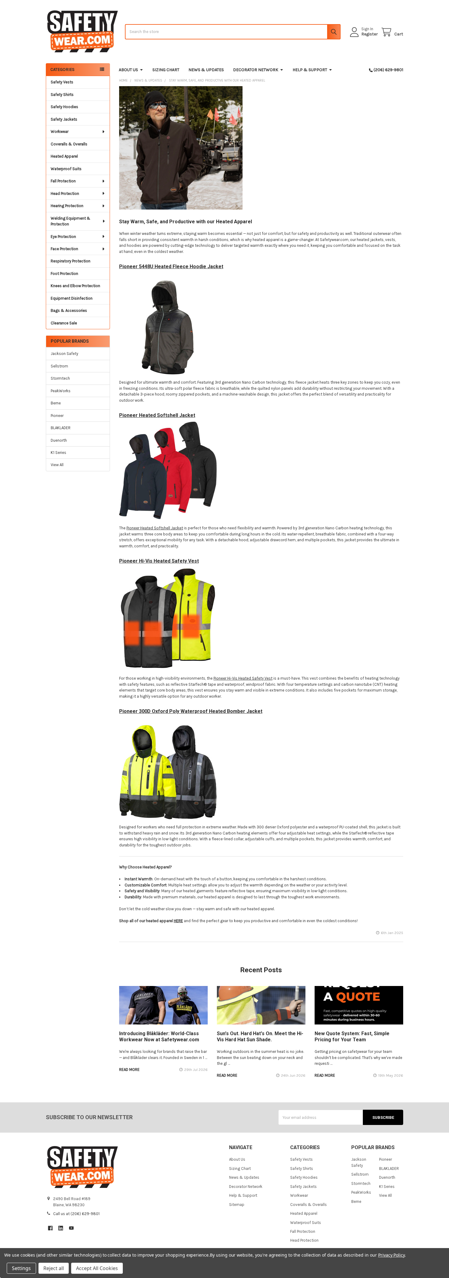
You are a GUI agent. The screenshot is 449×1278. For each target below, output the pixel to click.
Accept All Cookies (97, 1268)
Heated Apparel (64, 156)
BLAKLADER (61, 427)
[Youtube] (71, 1228)
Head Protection (65, 193)
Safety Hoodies (64, 106)
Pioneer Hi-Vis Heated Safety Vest (159, 561)
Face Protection (64, 248)
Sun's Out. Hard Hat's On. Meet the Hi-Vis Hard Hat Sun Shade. (260, 1036)
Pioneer (57, 415)
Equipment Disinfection (72, 298)
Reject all (53, 1268)
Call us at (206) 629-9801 (76, 1213)
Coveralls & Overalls (69, 144)
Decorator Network (255, 69)
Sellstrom (59, 366)
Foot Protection (64, 273)
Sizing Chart (165, 69)
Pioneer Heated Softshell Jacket (157, 415)
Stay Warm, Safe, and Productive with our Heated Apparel (185, 222)
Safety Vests (62, 82)
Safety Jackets (64, 119)
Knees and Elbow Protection (75, 285)
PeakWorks (61, 391)
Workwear (59, 131)
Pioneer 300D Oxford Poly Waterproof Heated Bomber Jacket (190, 711)
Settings (21, 1268)
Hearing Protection (67, 205)
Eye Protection (63, 236)
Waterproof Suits (66, 168)
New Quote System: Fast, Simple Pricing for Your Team (352, 1036)
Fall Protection (63, 181)
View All (57, 464)
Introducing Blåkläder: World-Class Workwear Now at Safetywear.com (159, 1036)
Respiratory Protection (70, 261)
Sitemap (236, 1204)
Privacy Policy (391, 1255)
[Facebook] (50, 1228)
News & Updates (206, 69)
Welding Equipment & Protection (70, 221)
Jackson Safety (64, 353)
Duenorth (59, 440)
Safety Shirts (62, 94)
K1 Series (58, 452)
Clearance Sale (64, 323)
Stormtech (60, 378)
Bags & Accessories (69, 310)
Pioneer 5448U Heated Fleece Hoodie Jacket (171, 266)
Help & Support (310, 69)
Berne (56, 403)
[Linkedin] (60, 1228)
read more (129, 1069)
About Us (128, 69)
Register (369, 34)
